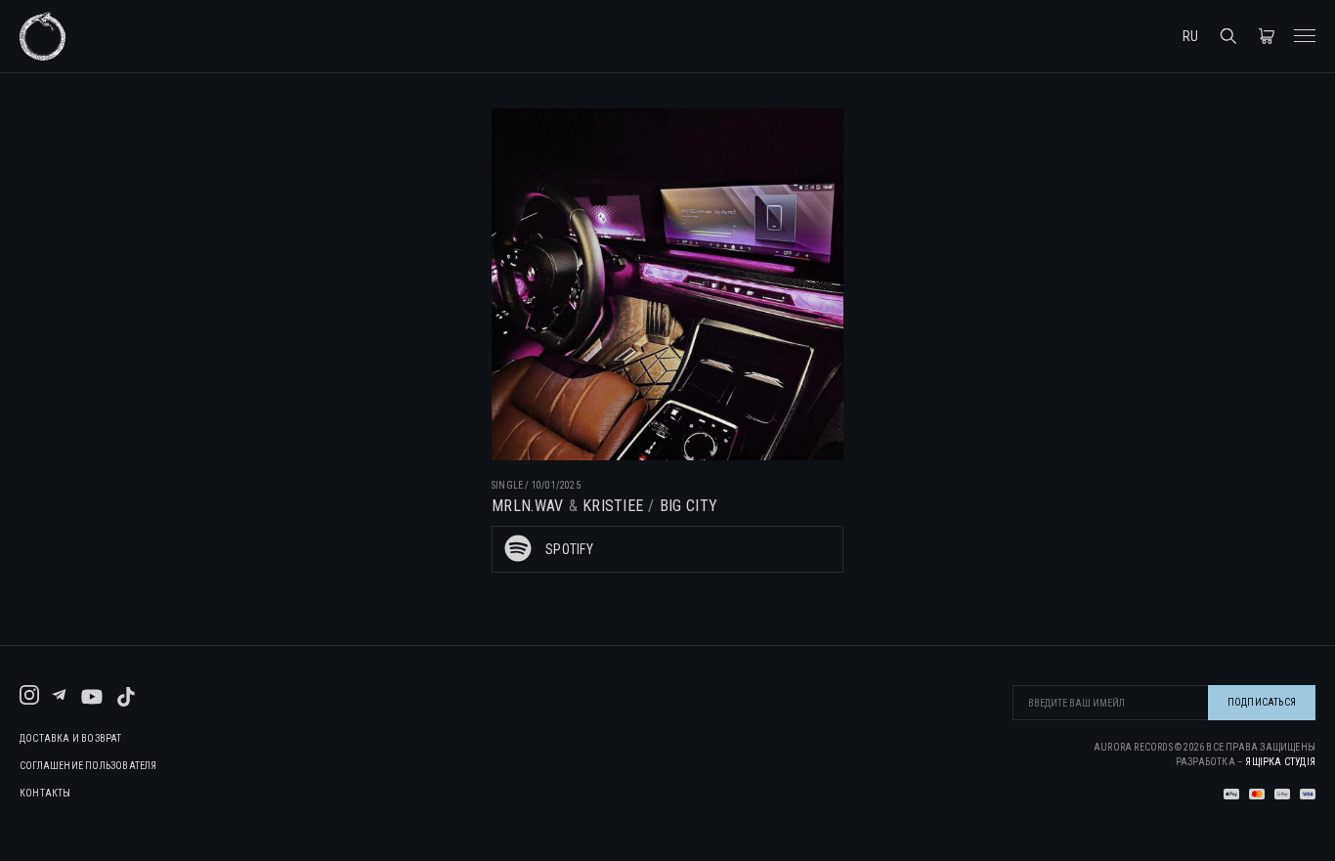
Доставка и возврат (71, 739)
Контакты (45, 793)
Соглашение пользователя (88, 766)
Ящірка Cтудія (1280, 761)
